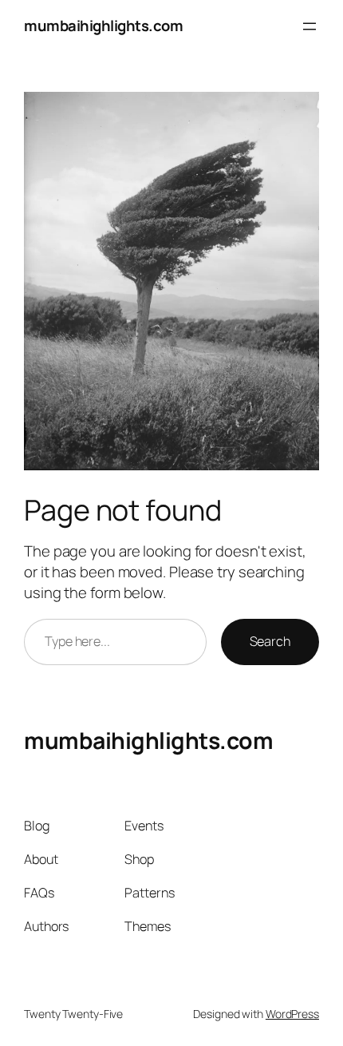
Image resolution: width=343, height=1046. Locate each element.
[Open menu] (309, 26)
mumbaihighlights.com (103, 25)
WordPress (292, 1013)
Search (270, 641)
